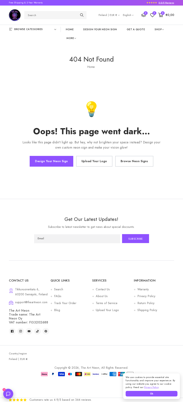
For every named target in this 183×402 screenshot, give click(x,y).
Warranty (143, 289)
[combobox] (55, 15)
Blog (57, 310)
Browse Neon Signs (134, 161)
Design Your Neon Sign (51, 161)
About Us (102, 296)
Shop (158, 29)
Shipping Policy (147, 310)
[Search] (82, 15)
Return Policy (146, 303)
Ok (151, 393)
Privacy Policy (146, 296)
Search (58, 289)
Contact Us (103, 289)
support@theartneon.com (31, 302)
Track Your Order (65, 303)
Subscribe (135, 239)
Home (91, 67)
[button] (166, 15)
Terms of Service (106, 303)
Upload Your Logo (94, 161)
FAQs (57, 296)
